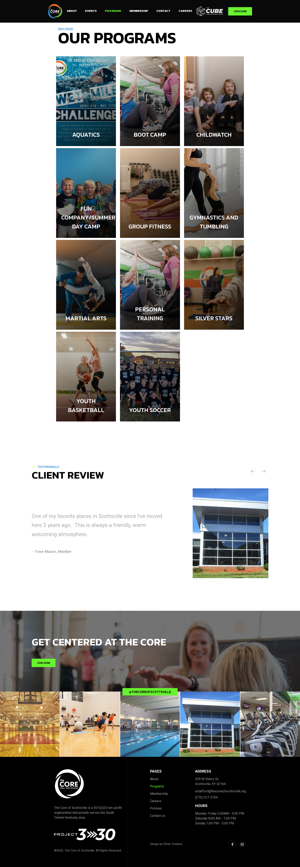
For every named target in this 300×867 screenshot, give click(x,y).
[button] (252, 471)
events (91, 11)
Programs (113, 11)
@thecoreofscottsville (150, 691)
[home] (55, 11)
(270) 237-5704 (206, 797)
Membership (138, 11)
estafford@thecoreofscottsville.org (220, 791)
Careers (185, 11)
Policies (156, 808)
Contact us (157, 816)
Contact (163, 11)
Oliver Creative (172, 844)
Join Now (240, 11)
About (72, 11)
